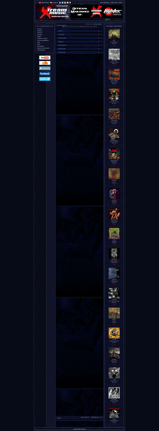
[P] (85, 26)
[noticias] (44, 29)
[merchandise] (44, 46)
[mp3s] (44, 44)
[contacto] (44, 32)
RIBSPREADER (62, 48)
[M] (80, 26)
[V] (92, 26)
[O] (83, 26)
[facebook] (60, 3)
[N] (82, 26)
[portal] (120, 2)
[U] (91, 26)
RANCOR (60, 30)
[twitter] (62, 3)
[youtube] (65, 3)
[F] (73, 26)
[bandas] (44, 36)
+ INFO (114, 45)
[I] (77, 26)
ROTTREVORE (61, 52)
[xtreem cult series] (44, 38)
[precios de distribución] (44, 48)
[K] (79, 26)
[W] (94, 26)
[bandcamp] (70, 3)
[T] (89, 26)
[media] (44, 42)
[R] (86, 26)
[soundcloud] (68, 3)
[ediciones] (44, 34)
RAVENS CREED (62, 38)
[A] (65, 26)
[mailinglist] (54, 3)
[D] (70, 26)
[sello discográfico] (105, 2)
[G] (74, 26)
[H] (76, 26)
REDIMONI (60, 41)
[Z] (96, 26)
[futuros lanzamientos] (44, 40)
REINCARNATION (62, 45)
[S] (88, 26)
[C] (68, 26)
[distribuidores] (44, 50)
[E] (71, 26)
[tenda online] (114, 2)
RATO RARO (61, 34)
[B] (67, 26)
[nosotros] (44, 30)
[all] (63, 26)
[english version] (44, 3)
